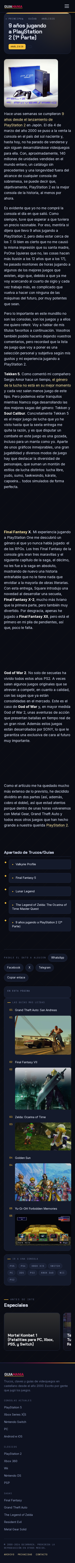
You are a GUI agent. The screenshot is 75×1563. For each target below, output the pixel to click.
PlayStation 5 (13, 1407)
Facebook (13, 967)
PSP (7, 1482)
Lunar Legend (25, 891)
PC (11, 1272)
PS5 (12, 1266)
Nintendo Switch (15, 1422)
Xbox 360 (47, 1272)
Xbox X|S (38, 1266)
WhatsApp (57, 957)
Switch (55, 1266)
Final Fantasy (15, 532)
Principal (16, 18)
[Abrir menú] (67, 6)
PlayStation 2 (57, 825)
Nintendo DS (12, 1475)
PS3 (32, 1272)
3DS (21, 1272)
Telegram (45, 967)
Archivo (9, 1554)
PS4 (23, 1266)
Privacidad (25, 1554)
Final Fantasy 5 (26, 878)
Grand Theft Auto (15, 1507)
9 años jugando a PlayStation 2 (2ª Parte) (37, 924)
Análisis (48, 18)
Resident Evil (13, 1522)
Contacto (41, 1554)
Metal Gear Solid (15, 1529)
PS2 (12, 1279)
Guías (32, 18)
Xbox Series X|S (15, 1414)
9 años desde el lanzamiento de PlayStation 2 (34, 119)
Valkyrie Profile (26, 864)
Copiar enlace (16, 977)
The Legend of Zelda (18, 1514)
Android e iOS (13, 1436)
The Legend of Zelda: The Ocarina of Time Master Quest (39, 907)
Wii (62, 1272)
